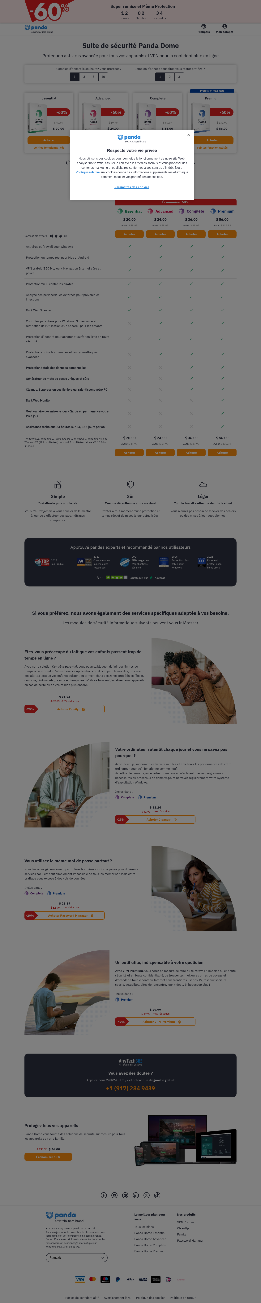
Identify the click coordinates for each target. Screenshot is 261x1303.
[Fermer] (188, 135)
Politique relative (88, 172)
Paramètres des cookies (131, 187)
